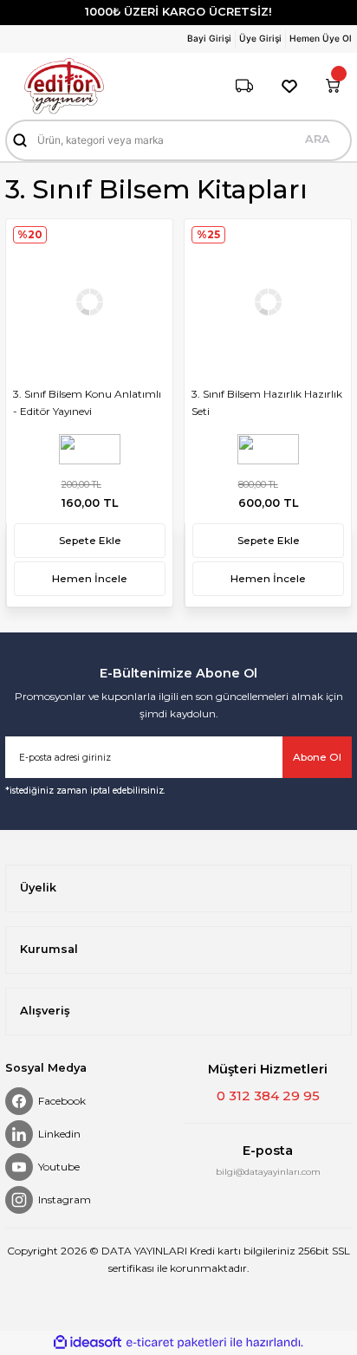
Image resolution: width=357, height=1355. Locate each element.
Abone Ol (317, 756)
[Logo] (64, 86)
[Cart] (333, 85)
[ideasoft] (87, 1343)
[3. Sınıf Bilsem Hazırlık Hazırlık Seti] (267, 302)
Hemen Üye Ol (320, 38)
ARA (317, 139)
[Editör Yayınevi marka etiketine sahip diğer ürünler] (89, 449)
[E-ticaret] (176, 1342)
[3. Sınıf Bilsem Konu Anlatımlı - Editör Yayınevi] (89, 302)
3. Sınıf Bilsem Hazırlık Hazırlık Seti (266, 402)
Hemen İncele (89, 578)
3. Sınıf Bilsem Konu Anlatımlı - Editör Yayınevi (87, 402)
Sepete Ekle (90, 540)
